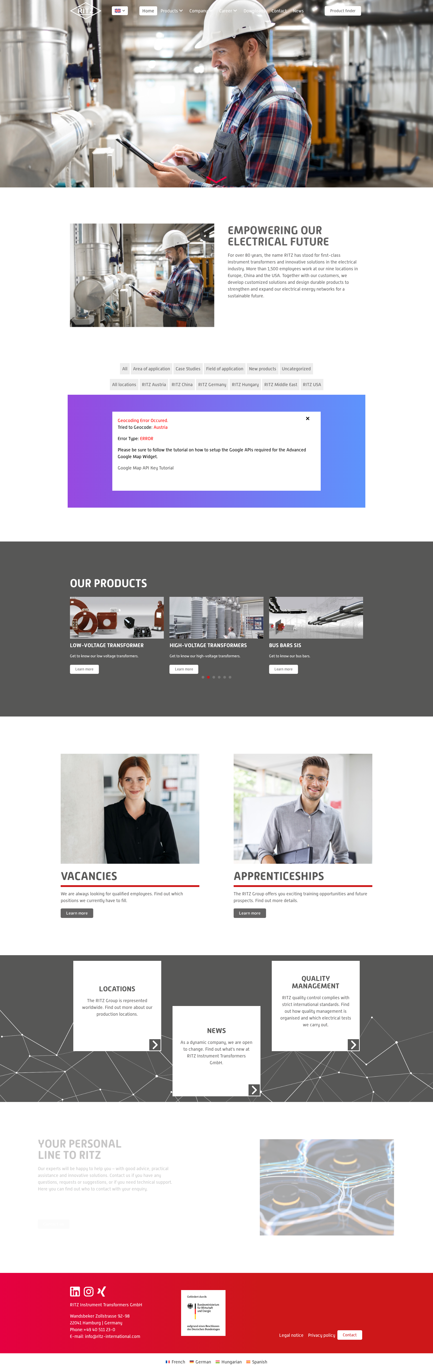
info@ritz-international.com (112, 1337)
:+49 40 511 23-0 (98, 1330)
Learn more (162, 669)
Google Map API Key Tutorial (146, 467)
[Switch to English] (118, 11)
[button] (172, 10)
